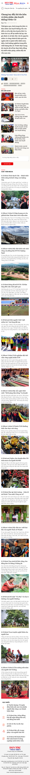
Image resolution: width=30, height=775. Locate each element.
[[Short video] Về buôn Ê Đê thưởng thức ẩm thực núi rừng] (15, 445)
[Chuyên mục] (2, 3)
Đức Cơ (23, 83)
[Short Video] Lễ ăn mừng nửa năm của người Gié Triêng (14, 669)
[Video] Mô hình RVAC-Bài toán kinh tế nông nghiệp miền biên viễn (16, 739)
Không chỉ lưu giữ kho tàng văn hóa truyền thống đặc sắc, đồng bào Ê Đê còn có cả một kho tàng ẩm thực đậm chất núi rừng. (14, 432)
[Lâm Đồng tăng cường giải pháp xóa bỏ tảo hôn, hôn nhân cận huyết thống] (7, 139)
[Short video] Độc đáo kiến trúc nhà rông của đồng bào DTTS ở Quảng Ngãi (15, 251)
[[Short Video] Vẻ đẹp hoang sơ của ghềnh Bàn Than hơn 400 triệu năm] (15, 235)
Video (19, 85)
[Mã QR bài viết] (15, 79)
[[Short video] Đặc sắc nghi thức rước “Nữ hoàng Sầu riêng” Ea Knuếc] (15, 413)
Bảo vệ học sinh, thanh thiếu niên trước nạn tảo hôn (21, 95)
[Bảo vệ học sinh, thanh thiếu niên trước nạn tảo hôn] (7, 96)
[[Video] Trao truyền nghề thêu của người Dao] (15, 654)
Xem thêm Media (7, 171)
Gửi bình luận (7, 163)
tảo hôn (6, 83)
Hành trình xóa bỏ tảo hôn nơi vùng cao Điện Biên (22, 147)
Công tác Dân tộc (9, 8)
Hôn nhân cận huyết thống (10, 85)
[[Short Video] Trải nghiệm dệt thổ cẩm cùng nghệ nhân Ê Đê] (15, 377)
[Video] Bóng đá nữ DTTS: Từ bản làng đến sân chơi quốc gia (14, 286)
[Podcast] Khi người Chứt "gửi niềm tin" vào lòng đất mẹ (13, 321)
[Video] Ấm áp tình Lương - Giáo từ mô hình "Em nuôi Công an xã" (15, 493)
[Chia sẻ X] (5, 79)
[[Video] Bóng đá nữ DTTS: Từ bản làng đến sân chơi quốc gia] (15, 306)
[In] (12, 79)
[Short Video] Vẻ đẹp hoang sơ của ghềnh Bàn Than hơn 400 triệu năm (14, 214)
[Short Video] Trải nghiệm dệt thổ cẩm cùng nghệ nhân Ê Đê (14, 356)
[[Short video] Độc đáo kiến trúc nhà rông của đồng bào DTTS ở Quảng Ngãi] (15, 271)
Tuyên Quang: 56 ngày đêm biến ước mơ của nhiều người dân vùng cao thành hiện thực (17, 708)
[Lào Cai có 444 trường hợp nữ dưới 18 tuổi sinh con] (7, 118)
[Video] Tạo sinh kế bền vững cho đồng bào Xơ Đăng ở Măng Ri (14, 562)
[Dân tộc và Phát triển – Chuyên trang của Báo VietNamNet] (9, 3)
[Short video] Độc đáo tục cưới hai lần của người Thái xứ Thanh (14, 529)
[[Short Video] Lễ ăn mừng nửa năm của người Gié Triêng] (15, 689)
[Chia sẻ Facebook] (2, 79)
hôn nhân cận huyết (14, 83)
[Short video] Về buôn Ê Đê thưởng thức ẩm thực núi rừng (14, 427)
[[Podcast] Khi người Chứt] (15, 342)
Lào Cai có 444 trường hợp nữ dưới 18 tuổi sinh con (21, 116)
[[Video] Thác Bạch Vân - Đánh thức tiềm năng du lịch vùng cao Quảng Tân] (15, 200)
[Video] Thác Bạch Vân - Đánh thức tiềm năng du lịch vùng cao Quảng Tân (15, 178)
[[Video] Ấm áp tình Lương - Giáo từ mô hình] (15, 514)
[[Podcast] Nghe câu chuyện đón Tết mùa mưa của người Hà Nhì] (15, 479)
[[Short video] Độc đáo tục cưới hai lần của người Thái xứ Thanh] (15, 548)
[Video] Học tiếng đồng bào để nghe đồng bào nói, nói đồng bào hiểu (16, 717)
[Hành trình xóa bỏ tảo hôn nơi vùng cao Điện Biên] (7, 149)
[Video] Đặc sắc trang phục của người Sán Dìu (15, 731)
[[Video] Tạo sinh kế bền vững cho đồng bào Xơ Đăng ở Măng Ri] (15, 583)
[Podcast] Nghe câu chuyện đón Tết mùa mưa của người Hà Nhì (15, 459)
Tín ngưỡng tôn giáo (21, 8)
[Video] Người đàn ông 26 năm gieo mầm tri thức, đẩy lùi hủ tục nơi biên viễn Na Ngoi (22, 107)
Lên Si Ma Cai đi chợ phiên (15, 725)
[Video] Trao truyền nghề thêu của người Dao (14, 633)
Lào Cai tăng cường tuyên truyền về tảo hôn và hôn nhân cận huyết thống (21, 127)
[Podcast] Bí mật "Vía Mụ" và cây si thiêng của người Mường (15, 598)
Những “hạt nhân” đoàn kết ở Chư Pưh (14, 75)
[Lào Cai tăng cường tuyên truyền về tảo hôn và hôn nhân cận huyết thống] (7, 128)
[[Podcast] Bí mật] (15, 619)
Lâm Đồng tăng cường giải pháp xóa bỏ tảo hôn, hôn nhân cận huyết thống (21, 139)
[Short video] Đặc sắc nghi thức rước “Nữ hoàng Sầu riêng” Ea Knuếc (14, 392)
